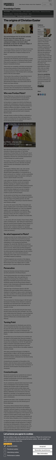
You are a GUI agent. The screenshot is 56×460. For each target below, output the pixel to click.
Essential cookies (12, 446)
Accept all (42, 446)
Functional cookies (12, 449)
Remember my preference (42, 450)
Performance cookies (13, 455)
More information (42, 453)
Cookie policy (8, 444)
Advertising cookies (13, 452)
